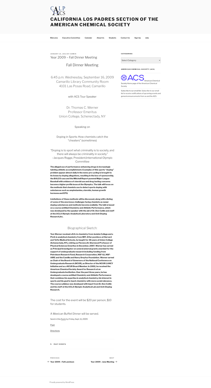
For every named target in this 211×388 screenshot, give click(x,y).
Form (63, 319)
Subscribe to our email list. (131, 91)
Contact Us (125, 38)
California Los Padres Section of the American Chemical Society (104, 21)
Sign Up (137, 38)
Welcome (54, 38)
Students (112, 38)
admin (73, 54)
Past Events (60, 344)
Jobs (147, 38)
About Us (100, 38)
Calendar (88, 38)
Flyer (52, 325)
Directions (55, 331)
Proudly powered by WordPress (62, 382)
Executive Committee (71, 38)
